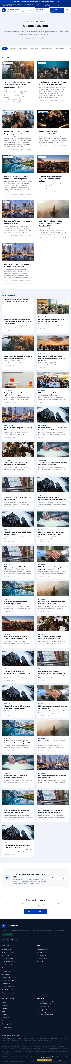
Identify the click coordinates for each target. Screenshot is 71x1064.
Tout (4, 48)
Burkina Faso (15, 1040)
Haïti (45, 1038)
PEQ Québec (34, 48)
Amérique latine (6, 1027)
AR (33, 10)
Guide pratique (41, 955)
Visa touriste (5, 974)
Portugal (4, 1005)
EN (28, 10)
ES (30, 10)
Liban (56, 1038)
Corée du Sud (6, 1017)
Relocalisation (6, 983)
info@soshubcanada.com (62, 5)
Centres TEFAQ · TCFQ (8, 977)
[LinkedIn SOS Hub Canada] (12, 939)
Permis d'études (47, 48)
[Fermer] (69, 1)
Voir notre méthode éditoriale (34, 38)
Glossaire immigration (8, 980)
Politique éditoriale (34, 1061)
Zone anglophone (7, 1024)
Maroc (3, 1038)
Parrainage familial (7, 971)
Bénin (3, 1040)
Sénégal (32, 1038)
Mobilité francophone (8, 965)
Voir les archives (57, 878)
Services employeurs (8, 986)
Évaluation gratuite (39, 10)
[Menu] (67, 10)
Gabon (65, 1038)
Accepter (44, 1060)
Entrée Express (22, 48)
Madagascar (28, 1040)
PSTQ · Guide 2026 (7, 958)
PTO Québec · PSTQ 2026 (9, 961)
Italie (3, 1011)
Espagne (4, 1008)
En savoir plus (47, 1057)
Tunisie (14, 1038)
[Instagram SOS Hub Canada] (7, 939)
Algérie (9, 1038)
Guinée (8, 1040)
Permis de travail (60, 48)
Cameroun (25, 1038)
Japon (4, 1014)
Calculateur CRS (41, 952)
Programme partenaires (8, 993)
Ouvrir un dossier (55, 10)
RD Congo (51, 1038)
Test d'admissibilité (42, 949)
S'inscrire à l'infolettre (34, 911)
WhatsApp (8, 934)
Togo (21, 1040)
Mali (61, 1038)
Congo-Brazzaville (37, 1040)
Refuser (60, 1060)
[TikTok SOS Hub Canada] (16, 939)
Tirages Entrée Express (8, 952)
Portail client (40, 961)
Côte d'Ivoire (39, 1038)
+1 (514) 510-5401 (47, 5)
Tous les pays (47, 1040)
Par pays (12, 48)
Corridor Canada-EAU (8, 990)
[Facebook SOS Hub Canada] (3, 939)
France (4, 1002)
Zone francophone (7, 1021)
